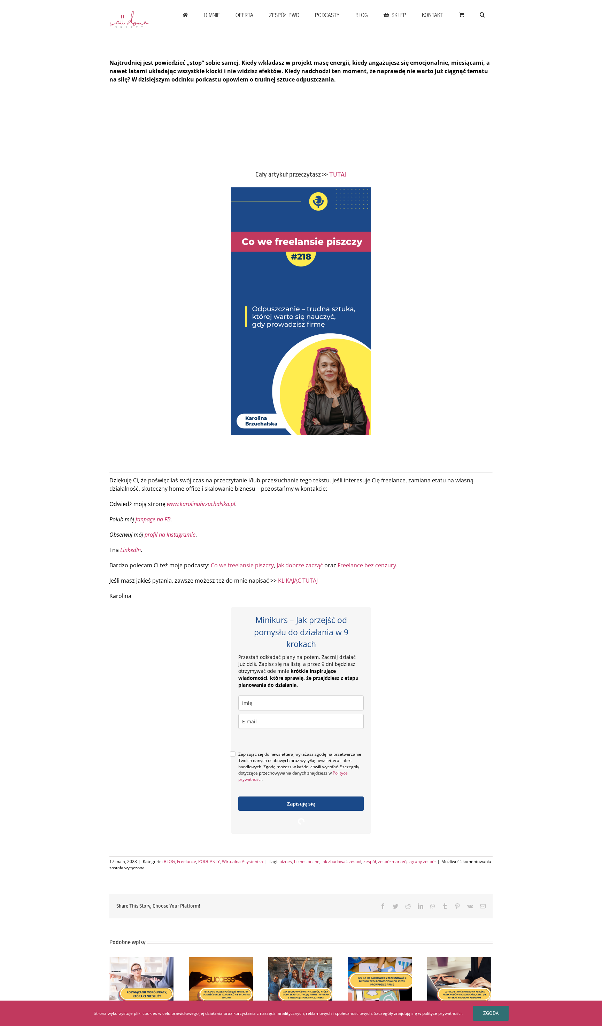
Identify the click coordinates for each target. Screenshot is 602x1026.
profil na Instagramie (170, 534)
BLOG (169, 861)
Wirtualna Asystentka (242, 861)
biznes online (306, 861)
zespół (369, 861)
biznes (285, 861)
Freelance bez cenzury (367, 565)
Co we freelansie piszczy (242, 565)
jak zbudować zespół (341, 861)
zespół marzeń (392, 861)
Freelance (186, 861)
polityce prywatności (442, 1013)
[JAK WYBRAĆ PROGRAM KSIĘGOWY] (459, 981)
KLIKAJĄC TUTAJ (298, 580)
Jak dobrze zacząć (300, 565)
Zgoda (491, 1013)
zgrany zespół (422, 861)
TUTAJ (338, 174)
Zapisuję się (301, 803)
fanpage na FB (153, 519)
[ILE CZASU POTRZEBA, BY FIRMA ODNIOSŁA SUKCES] (221, 981)
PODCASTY (209, 861)
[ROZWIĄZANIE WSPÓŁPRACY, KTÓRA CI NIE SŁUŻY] (141, 981)
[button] (482, 14)
